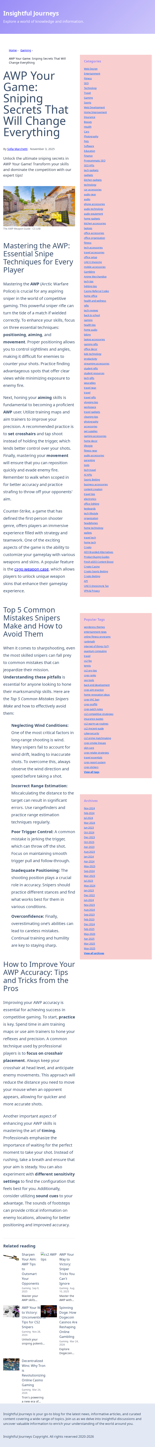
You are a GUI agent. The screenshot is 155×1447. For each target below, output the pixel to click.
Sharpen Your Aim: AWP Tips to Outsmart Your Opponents (30, 1269)
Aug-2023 (89, 851)
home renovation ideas (97, 694)
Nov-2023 (89, 905)
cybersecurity (91, 733)
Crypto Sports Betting (96, 571)
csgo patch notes (93, 709)
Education (89, 151)
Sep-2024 (89, 871)
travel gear (90, 387)
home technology (93, 528)
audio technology (93, 209)
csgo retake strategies (96, 752)
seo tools (89, 680)
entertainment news (95, 632)
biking (87, 334)
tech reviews (91, 310)
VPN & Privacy (92, 590)
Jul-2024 (88, 818)
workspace (90, 407)
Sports (87, 102)
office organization (94, 238)
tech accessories (93, 247)
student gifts (91, 368)
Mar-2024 (89, 822)
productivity (90, 358)
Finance (88, 155)
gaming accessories (95, 436)
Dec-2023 (89, 837)
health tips (90, 325)
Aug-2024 (89, 909)
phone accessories (94, 204)
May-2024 (89, 885)
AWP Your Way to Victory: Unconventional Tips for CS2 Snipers (34, 1317)
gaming (88, 320)
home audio (90, 329)
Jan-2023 (89, 890)
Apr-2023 (89, 847)
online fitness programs (97, 636)
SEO (86, 83)
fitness (87, 242)
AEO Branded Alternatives (98, 552)
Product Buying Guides (96, 557)
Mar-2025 (89, 943)
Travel (87, 93)
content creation (93, 489)
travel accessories (94, 252)
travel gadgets (92, 412)
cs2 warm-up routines (96, 723)
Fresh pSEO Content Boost (98, 561)
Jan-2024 (89, 856)
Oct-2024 (89, 832)
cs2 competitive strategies (98, 714)
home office (90, 296)
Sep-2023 (89, 914)
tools (86, 465)
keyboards (90, 508)
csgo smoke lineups (95, 743)
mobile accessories (95, 267)
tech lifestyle (91, 513)
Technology (90, 88)
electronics (90, 499)
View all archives (94, 953)
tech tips (88, 281)
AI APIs (88, 474)
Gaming (25, 50)
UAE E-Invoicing (93, 262)
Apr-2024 (89, 861)
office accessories (94, 233)
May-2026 (89, 934)
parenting (89, 460)
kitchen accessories (95, 223)
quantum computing (95, 651)
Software (89, 146)
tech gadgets (91, 170)
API (86, 581)
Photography (91, 136)
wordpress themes (94, 627)
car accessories (93, 189)
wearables (90, 383)
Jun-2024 (89, 900)
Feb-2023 (89, 919)
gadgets (88, 175)
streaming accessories (96, 363)
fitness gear (90, 450)
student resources (94, 373)
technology (90, 184)
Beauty (88, 122)
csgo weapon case (31, 569)
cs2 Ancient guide (94, 728)
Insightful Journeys (31, 13)
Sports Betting (92, 479)
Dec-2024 (89, 924)
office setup (90, 257)
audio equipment (93, 213)
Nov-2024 (89, 808)
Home (13, 50)
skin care (89, 748)
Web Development (94, 107)
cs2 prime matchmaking (97, 738)
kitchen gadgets (93, 180)
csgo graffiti (90, 704)
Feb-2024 (89, 813)
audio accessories (94, 455)
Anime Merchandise (95, 276)
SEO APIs (89, 165)
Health (87, 126)
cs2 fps (88, 661)
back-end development (97, 685)
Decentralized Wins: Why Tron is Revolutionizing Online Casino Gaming (33, 1373)
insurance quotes (93, 719)
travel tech (90, 537)
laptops (88, 228)
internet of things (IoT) (96, 646)
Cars (86, 131)
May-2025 (89, 948)
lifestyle (88, 445)
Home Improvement (95, 112)
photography (91, 421)
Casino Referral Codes (96, 291)
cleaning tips (91, 416)
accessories (90, 426)
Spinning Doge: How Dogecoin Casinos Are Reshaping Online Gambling (68, 1322)
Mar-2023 (89, 876)
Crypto (87, 547)
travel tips (89, 494)
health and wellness (95, 300)
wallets (88, 532)
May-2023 (89, 866)
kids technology (92, 354)
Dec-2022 (89, 895)
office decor (90, 349)
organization (91, 518)
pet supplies (90, 431)
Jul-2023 (88, 880)
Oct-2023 (89, 842)
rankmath (89, 641)
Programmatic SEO (94, 160)
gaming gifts (91, 344)
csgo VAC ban (91, 699)
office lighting (91, 503)
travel (87, 392)
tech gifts (89, 378)
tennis (87, 665)
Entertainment (92, 73)
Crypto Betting (92, 576)
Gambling (89, 271)
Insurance (89, 117)
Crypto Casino (92, 566)
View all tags (91, 772)
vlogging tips (91, 402)
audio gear (90, 194)
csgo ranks (90, 675)
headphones (91, 523)
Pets (86, 141)
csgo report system (95, 762)
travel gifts (90, 397)
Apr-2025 (89, 938)
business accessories (96, 484)
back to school (92, 315)
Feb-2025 (89, 929)
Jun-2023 (89, 827)
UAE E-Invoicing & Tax (96, 586)
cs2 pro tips (90, 670)
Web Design (90, 68)
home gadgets (92, 218)
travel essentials (93, 757)
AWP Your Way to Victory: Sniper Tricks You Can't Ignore (67, 1269)
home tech (90, 542)
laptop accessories (94, 339)
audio (87, 199)
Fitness (88, 78)
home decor (90, 441)
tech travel (90, 470)
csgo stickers (91, 767)
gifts (86, 305)
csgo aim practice (94, 690)
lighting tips (90, 286)
